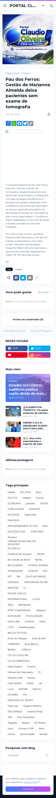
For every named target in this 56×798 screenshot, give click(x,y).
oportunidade (27, 734)
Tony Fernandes (25, 717)
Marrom (37, 689)
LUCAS (36, 599)
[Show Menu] (5, 5)
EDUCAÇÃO (14, 616)
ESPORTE (34, 509)
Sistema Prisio (35, 711)
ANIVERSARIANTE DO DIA (22, 526)
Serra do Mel (39, 638)
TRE (10, 717)
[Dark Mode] (44, 5)
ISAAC (42, 621)
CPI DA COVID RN (18, 655)
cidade (11, 492)
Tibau (10, 604)
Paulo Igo (13, 706)
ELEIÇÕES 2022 (16, 531)
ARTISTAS (13, 587)
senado (43, 734)
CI (24, 587)
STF (10, 576)
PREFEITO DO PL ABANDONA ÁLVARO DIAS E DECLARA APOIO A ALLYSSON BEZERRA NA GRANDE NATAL (36, 425)
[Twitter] (23, 278)
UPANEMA (14, 644)
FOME (30, 683)
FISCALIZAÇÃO (34, 616)
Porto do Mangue (17, 638)
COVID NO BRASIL (35, 576)
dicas (38, 492)
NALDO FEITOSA (17, 632)
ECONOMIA (14, 503)
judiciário (30, 503)
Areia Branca (31, 644)
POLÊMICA (14, 548)
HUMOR (29, 621)
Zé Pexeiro (40, 722)
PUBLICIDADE (16, 509)
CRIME (40, 554)
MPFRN (23, 689)
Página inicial (13, 73)
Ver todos (43, 292)
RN (18, 576)
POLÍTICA (25, 492)
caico (10, 728)
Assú (45, 526)
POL (45, 571)
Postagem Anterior (15, 330)
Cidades (26, 73)
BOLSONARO (15, 565)
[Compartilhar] (47, 114)
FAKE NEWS (15, 683)
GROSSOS (13, 582)
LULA (11, 689)
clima (41, 728)
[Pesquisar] (51, 5)
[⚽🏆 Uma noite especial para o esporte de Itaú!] (13, 442)
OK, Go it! (28, 789)
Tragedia (12, 722)
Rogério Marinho (32, 706)
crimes (11, 734)
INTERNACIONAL (17, 599)
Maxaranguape (27, 627)
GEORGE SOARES (38, 565)
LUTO (11, 627)
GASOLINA (14, 621)
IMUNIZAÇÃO (15, 571)
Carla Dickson (15, 666)
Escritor (31, 677)
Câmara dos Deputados (20, 672)
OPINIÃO (13, 694)
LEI (40, 683)
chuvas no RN (25, 728)
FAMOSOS (13, 520)
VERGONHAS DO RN (36, 582)
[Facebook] (16, 278)
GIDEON (33, 571)
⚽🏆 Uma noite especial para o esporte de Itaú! (32, 441)
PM (25, 694)
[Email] (30, 278)
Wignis (25, 722)
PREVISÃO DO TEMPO (20, 700)
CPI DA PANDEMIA (18, 661)
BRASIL (12, 649)
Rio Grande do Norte (19, 559)
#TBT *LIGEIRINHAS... (20, 610)
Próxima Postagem (40, 330)
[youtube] (17, 355)
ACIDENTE (14, 514)
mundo (40, 497)
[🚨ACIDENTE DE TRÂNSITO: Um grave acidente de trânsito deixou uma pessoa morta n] (13, 411)
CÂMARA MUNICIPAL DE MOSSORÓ (22, 543)
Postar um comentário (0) (28, 319)
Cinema (31, 666)
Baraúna (41, 610)
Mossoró (12, 537)
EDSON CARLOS (17, 593)
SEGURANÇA (15, 711)
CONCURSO (37, 531)
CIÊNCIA (26, 649)
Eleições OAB (15, 677)
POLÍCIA (12, 497)
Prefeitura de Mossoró (20, 554)
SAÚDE (44, 503)
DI (39, 672)
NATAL (39, 559)
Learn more (30, 782)
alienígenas (24, 604)
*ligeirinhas (30, 514)
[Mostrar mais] (37, 278)
